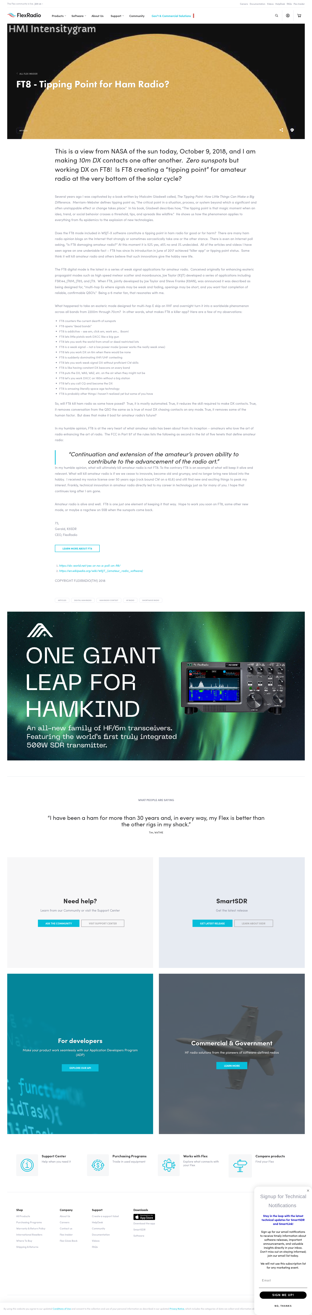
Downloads (140, 1210)
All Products (23, 1216)
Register (287, 15)
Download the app (144, 1223)
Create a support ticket (105, 1216)
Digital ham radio (83, 600)
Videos (270, 3)
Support (116, 16)
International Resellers (29, 1234)
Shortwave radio (150, 600)
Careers (244, 3)
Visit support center (103, 923)
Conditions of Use (62, 1308)
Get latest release (212, 923)
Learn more (232, 1065)
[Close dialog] (308, 1190)
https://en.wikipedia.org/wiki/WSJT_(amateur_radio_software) (101, 571)
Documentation (257, 3)
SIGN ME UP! (283, 1295)
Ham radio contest (108, 600)
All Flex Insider (29, 74)
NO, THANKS (283, 1306)
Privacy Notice (177, 1308)
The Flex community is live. (24, 3)
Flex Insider (299, 3)
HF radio (130, 600)
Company (66, 1210)
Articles (23, 130)
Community (136, 16)
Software (78, 16)
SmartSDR (139, 1229)
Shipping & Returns (27, 1247)
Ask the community (59, 923)
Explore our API (80, 1068)
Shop (19, 1210)
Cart (299, 15)
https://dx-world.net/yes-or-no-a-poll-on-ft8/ (90, 565)
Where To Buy (24, 1240)
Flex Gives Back (68, 1240)
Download (144, 1217)
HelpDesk (280, 3)
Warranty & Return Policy (30, 1228)
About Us (97, 16)
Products (58, 16)
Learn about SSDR (253, 923)
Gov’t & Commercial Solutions (171, 16)
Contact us (66, 1228)
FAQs (289, 3)
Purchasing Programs (29, 1222)
